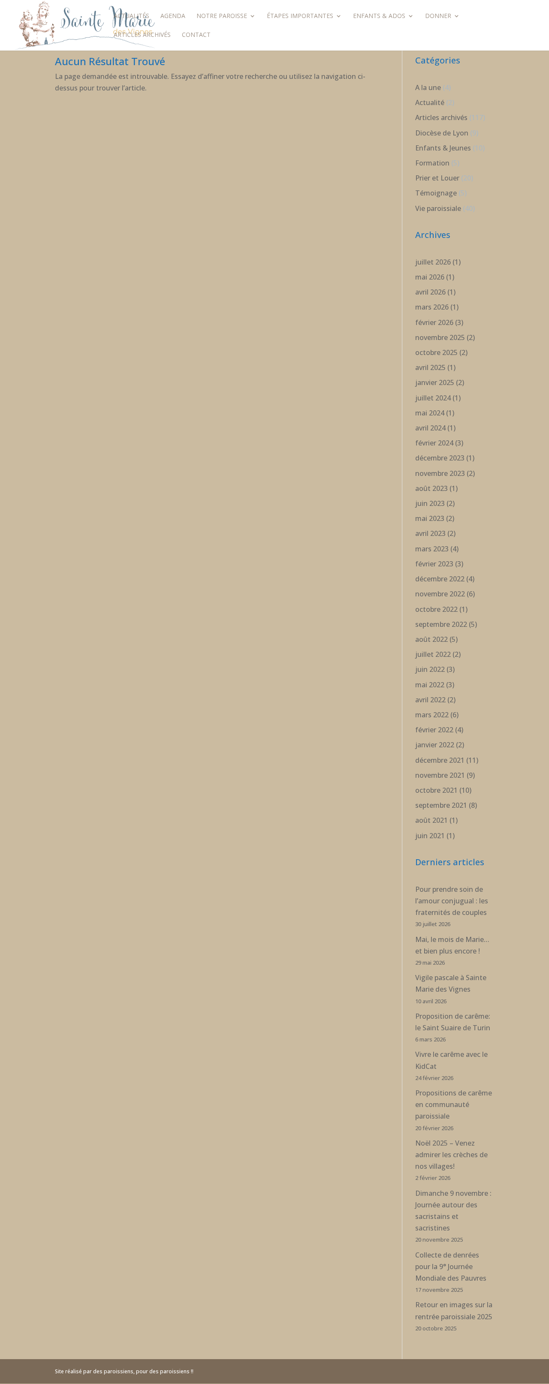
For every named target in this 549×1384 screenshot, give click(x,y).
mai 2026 (429, 277)
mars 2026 (432, 307)
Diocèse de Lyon (441, 133)
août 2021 (431, 820)
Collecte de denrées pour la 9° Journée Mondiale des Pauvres (450, 1266)
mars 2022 (432, 714)
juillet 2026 (433, 262)
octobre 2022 (436, 609)
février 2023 (434, 564)
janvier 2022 (434, 744)
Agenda (172, 16)
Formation (432, 163)
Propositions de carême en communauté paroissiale (453, 1104)
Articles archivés (142, 35)
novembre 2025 (440, 337)
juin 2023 (430, 503)
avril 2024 (430, 428)
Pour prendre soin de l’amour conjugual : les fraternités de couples (451, 901)
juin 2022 (430, 669)
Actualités (131, 16)
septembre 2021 (441, 805)
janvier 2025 (434, 382)
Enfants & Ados (379, 16)
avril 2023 (430, 533)
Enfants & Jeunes (443, 148)
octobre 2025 (436, 352)
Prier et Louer (437, 178)
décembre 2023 (440, 458)
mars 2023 (432, 549)
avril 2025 (430, 367)
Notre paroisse (221, 16)
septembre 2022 (441, 624)
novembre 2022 (440, 594)
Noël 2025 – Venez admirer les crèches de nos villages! (451, 1154)
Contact (196, 35)
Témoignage (436, 193)
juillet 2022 (433, 654)
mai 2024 (429, 413)
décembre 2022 (440, 579)
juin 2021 (430, 835)
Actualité (429, 102)
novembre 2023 (440, 473)
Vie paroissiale (438, 208)
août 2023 (431, 488)
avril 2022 (430, 699)
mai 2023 (429, 518)
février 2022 (434, 729)
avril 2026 (430, 292)
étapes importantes (300, 16)
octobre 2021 (436, 790)
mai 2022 (429, 684)
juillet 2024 (433, 398)
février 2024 (434, 443)
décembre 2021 (440, 760)
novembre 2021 (440, 775)
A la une (428, 87)
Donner (438, 16)
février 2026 (434, 322)
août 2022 (431, 639)
